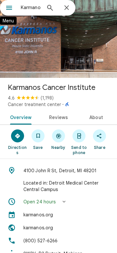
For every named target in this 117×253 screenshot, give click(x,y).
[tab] (19, 117)
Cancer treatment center (34, 104)
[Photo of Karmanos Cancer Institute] (58, 39)
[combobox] (31, 7)
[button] (58, 201)
